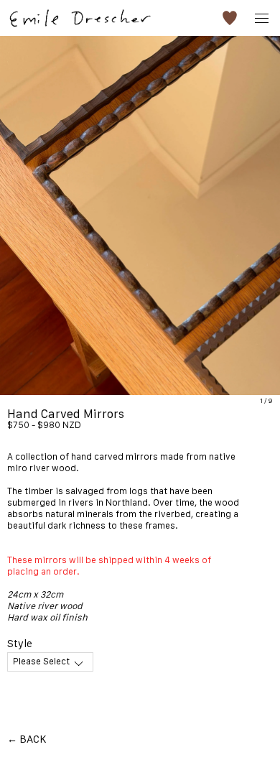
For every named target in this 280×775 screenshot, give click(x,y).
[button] (230, 18)
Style (19, 643)
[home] (79, 12)
